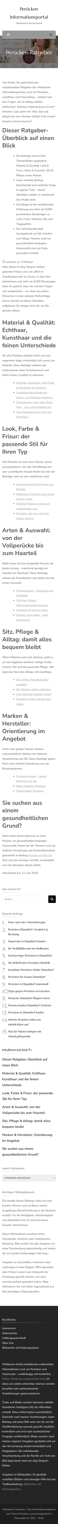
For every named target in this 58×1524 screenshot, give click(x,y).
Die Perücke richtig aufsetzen (33, 689)
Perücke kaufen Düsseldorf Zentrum (29, 1005)
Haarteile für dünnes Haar (32, 610)
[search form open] (50, 34)
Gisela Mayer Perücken (30, 791)
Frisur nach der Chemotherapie (26, 922)
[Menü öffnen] (9, 34)
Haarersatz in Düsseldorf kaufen (27, 941)
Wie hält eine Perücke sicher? (34, 694)
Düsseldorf (20, 1518)
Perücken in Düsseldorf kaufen (26, 1012)
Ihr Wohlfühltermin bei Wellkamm (28, 948)
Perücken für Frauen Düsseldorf (26, 977)
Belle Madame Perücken (31, 786)
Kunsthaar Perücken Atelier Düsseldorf (31, 969)
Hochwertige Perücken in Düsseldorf (30, 955)
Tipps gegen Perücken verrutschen (29, 991)
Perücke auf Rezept (40, 855)
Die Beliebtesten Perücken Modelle (29, 962)
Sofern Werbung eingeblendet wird (23, 1379)
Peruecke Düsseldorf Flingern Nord (29, 998)
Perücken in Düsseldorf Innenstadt (28, 984)
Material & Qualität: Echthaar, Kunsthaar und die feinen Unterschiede (24, 1079)
